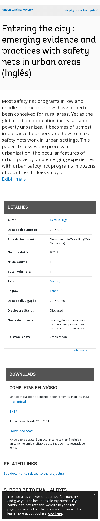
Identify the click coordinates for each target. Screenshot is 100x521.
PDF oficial (18, 401)
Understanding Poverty (17, 10)
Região (13, 291)
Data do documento (22, 230)
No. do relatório (19, 252)
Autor (12, 220)
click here (55, 513)
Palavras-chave (19, 337)
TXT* (13, 411)
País (11, 281)
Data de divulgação (22, 301)
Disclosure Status (21, 310)
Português (89, 10)
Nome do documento (23, 320)
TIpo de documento (22, 239)
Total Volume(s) (19, 272)
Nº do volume (17, 262)
